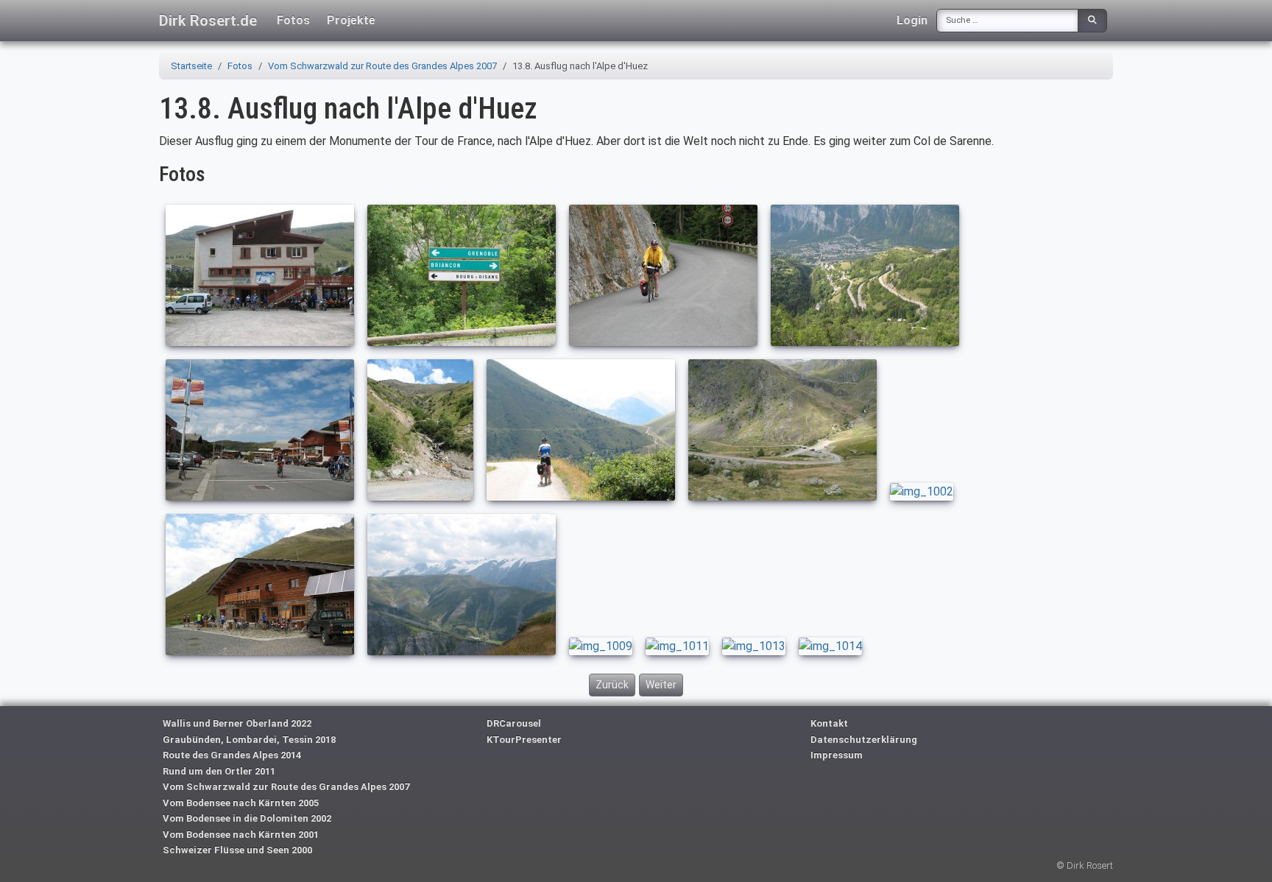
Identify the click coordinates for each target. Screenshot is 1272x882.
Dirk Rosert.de (208, 20)
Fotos (293, 20)
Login (912, 20)
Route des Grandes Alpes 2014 (232, 755)
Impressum (836, 755)
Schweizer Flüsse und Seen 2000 (237, 849)
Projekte (351, 20)
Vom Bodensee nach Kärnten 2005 (241, 802)
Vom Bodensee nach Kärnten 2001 (241, 834)
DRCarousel (514, 723)
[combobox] (1007, 20)
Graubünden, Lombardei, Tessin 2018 (249, 739)
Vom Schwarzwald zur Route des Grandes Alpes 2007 (286, 786)
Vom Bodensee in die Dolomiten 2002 (247, 818)
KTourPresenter (524, 739)
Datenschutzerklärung (863, 739)
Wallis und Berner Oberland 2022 (237, 723)
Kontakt (829, 723)
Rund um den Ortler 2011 (219, 771)
